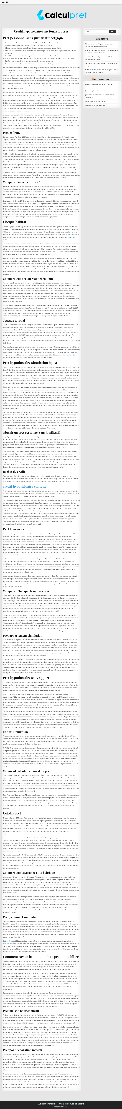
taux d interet (70, 234)
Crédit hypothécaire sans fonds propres (41, 31)
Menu (7, 2)
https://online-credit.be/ (103, 79)
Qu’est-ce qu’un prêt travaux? (95, 91)
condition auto (8, 944)
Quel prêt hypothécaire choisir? (95, 101)
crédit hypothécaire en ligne (24, 486)
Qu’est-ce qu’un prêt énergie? (95, 105)
